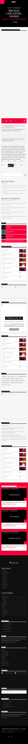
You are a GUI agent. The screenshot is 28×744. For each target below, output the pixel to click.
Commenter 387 (4, 203)
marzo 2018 (4, 582)
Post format (4, 609)
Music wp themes (15, 380)
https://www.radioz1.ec (7, 624)
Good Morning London (9, 259)
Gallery (7, 378)
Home (4, 649)
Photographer (6, 489)
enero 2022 (4, 581)
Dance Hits (14, 103)
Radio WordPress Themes (10, 504)
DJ (2, 595)
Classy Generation (14, 82)
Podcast (10, 730)
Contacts (11, 732)
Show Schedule (6, 653)
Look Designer (5, 533)
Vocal (18, 33)
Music (3, 605)
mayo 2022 (4, 576)
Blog (16, 730)
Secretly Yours (6, 254)
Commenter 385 (4, 212)
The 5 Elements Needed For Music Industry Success (12, 193)
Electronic (4, 75)
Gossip (8, 54)
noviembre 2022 (5, 572)
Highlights (4, 603)
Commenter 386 (4, 207)
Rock (18, 75)
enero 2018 (4, 586)
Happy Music (13, 33)
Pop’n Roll (5, 277)
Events (3, 599)
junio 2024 (4, 570)
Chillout (3, 54)
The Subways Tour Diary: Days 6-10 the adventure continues (14, 185)
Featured (4, 601)
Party (22, 380)
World (3, 615)
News (3, 607)
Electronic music (5, 597)
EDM (3, 378)
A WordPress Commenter (6, 200)
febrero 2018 (4, 584)
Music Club (19, 378)
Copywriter (5, 511)
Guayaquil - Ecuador (7, 631)
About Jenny (14, 40)
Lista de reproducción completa (14, 240)
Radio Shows (5, 651)
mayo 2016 (4, 588)
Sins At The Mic (6, 268)
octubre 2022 (4, 574)
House (6, 95)
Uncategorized (5, 611)
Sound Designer (16, 8)
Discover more (4, 717)
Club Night (5, 249)
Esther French (14, 495)
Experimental (4, 33)
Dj (16, 376)
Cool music (11, 376)
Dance (2, 95)
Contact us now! (6, 661)
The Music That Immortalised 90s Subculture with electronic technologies (14, 436)
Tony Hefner (14, 516)
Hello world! (4, 183)
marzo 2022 (4, 579)
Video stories (4, 613)
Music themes (5, 380)
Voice (8, 384)
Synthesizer (19, 382)
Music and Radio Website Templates (8, 642)
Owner (9, 8)
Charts (4, 732)
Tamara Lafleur (14, 538)
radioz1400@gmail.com (7, 628)
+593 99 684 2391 (6, 626)
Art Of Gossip (14, 61)
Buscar (2, 172)
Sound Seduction (7, 272)
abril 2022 (4, 577)
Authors (4, 376)
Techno (12, 95)
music (13, 378)
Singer (12, 382)
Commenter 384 (4, 216)
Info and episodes (14, 329)
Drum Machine (22, 376)
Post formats (5, 382)
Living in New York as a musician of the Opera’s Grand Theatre (12, 432)
